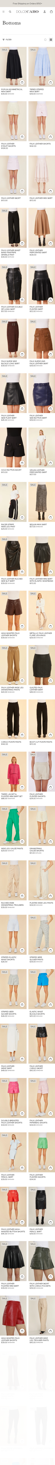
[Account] (44, 11)
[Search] (10, 11)
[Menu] (3, 11)
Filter (8, 39)
